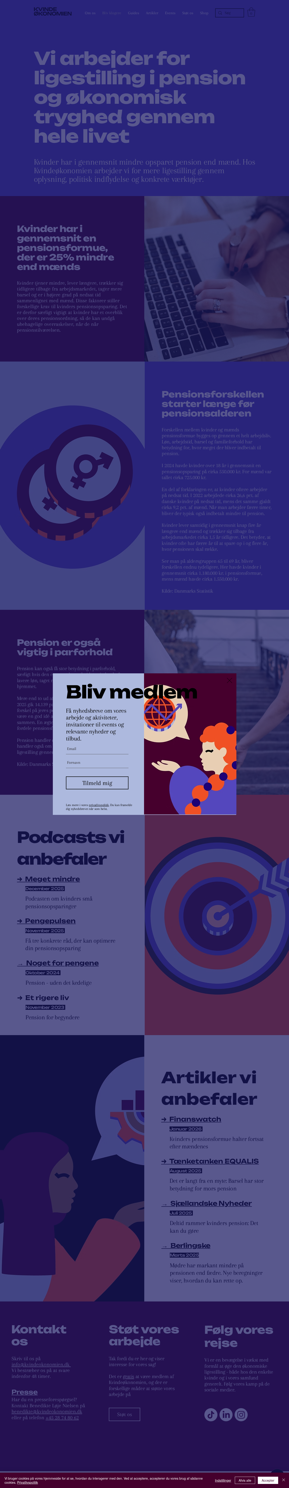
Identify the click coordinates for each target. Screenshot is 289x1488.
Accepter (268, 1480)
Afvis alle (245, 1480)
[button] (229, 680)
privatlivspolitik (99, 805)
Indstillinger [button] (223, 1480)
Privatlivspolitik (27, 1482)
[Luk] (283, 1480)
